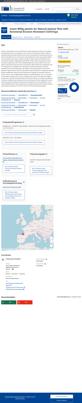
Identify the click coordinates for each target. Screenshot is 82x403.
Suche (64, 20)
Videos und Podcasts (41, 20)
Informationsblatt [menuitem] (6, 37)
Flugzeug (17, 99)
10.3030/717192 (62, 57)
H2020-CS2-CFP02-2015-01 (11, 187)
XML (10, 302)
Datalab (58, 20)
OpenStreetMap (13, 249)
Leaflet (3, 249)
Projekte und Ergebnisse (26, 20)
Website (14, 285)
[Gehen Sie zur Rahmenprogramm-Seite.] (4, 30)
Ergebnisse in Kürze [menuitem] (17, 37)
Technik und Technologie (8, 95)
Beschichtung (35, 102)
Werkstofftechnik (23, 95)
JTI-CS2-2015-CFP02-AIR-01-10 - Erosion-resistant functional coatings (13, 159)
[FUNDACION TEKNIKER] (23, 234)
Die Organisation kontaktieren (20, 283)
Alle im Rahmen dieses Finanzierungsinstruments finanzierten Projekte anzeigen (40, 170)
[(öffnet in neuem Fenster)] (14, 8)
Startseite (4, 20)
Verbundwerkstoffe (36, 95)
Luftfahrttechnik (19, 107)
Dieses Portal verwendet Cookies (14, 397)
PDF (26, 302)
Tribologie (33, 110)
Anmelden (39, 9)
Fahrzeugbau (33, 98)
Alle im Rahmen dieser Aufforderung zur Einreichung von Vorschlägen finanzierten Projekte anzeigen (13, 195)
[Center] (51, 243)
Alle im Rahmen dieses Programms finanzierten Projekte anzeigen (24, 132)
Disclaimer (4, 250)
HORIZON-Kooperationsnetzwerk (20, 289)
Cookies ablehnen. (61, 400)
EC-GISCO (26, 249)
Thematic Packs (13, 20)
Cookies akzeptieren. (62, 396)
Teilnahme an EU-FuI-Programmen (20, 287)
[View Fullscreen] (51, 238)
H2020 (32, 23)
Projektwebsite (64, 52)
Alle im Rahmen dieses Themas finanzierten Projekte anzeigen (13, 168)
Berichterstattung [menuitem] (28, 37)
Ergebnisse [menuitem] (37, 37)
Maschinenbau (22, 98)
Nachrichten (51, 20)
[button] (47, 9)
